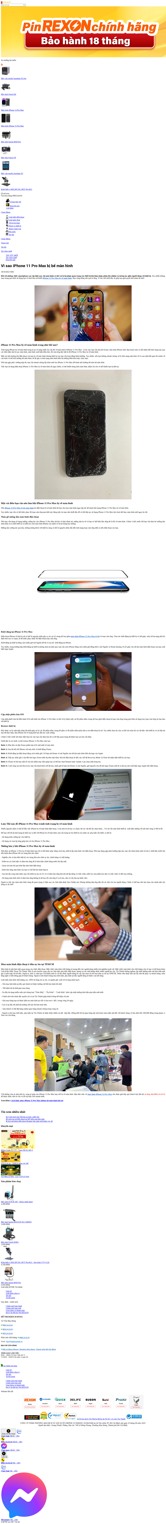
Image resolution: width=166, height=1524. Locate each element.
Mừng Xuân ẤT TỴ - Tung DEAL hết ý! (17, 1150)
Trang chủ (5, 243)
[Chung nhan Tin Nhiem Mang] (101, 1419)
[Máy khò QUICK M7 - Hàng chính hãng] (9, 1200)
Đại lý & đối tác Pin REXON (17, 1313)
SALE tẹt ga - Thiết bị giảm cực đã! (15, 1163)
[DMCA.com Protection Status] (43, 1419)
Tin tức (3, 247)
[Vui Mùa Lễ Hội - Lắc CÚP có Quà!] (10, 1175)
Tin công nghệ (6, 251)
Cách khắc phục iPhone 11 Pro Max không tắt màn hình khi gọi (37, 1101)
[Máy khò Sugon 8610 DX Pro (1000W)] (9, 1220)
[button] (9, 1366)
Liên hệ (9, 1291)
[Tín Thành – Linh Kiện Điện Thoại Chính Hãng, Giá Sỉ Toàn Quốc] (6, 3)
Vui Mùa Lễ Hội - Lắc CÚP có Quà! (15, 1177)
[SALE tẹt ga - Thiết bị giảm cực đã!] (10, 1162)
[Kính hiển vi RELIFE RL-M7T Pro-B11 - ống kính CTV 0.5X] (9, 1261)
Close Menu (5, 212)
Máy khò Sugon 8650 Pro (11, 1283)
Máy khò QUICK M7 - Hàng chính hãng (17, 1202)
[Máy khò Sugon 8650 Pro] (9, 1281)
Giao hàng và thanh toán (15, 1310)
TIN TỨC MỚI (12, 255)
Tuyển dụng (10, 1298)
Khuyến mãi (10, 260)
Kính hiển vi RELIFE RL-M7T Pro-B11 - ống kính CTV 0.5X (25, 1262)
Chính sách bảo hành (14, 1306)
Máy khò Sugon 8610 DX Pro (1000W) (16, 1222)
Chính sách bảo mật (13, 1308)
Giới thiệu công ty (13, 1293)
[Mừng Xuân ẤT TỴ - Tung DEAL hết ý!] (18, 1149)
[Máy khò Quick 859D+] (9, 1240)
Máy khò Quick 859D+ (10, 1242)
